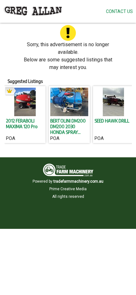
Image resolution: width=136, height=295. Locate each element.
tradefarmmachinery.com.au (78, 181)
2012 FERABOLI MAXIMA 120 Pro (22, 123)
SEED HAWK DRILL (112, 120)
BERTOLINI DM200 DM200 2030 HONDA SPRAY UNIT (68, 126)
